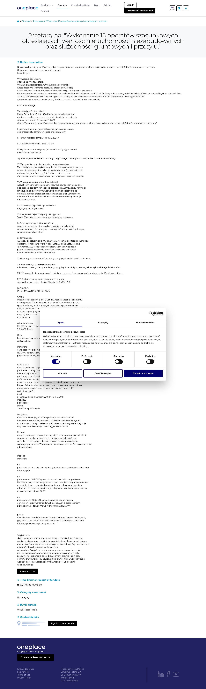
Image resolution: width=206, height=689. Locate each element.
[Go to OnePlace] (28, 8)
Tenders (26, 21)
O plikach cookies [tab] (145, 322)
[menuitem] (46, 5)
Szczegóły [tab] (103, 322)
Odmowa (62, 373)
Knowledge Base (25, 669)
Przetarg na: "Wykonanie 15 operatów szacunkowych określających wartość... (70, 21)
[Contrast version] (179, 8)
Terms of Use (23, 675)
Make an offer (27, 571)
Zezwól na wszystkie (143, 373)
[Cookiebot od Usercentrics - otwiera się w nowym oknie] (150, 313)
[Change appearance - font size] (186, 8)
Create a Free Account (140, 10)
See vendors (23, 672)
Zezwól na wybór (103, 373)
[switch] (87, 362)
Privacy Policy (24, 678)
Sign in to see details (62, 623)
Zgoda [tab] (61, 322)
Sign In (130, 5)
